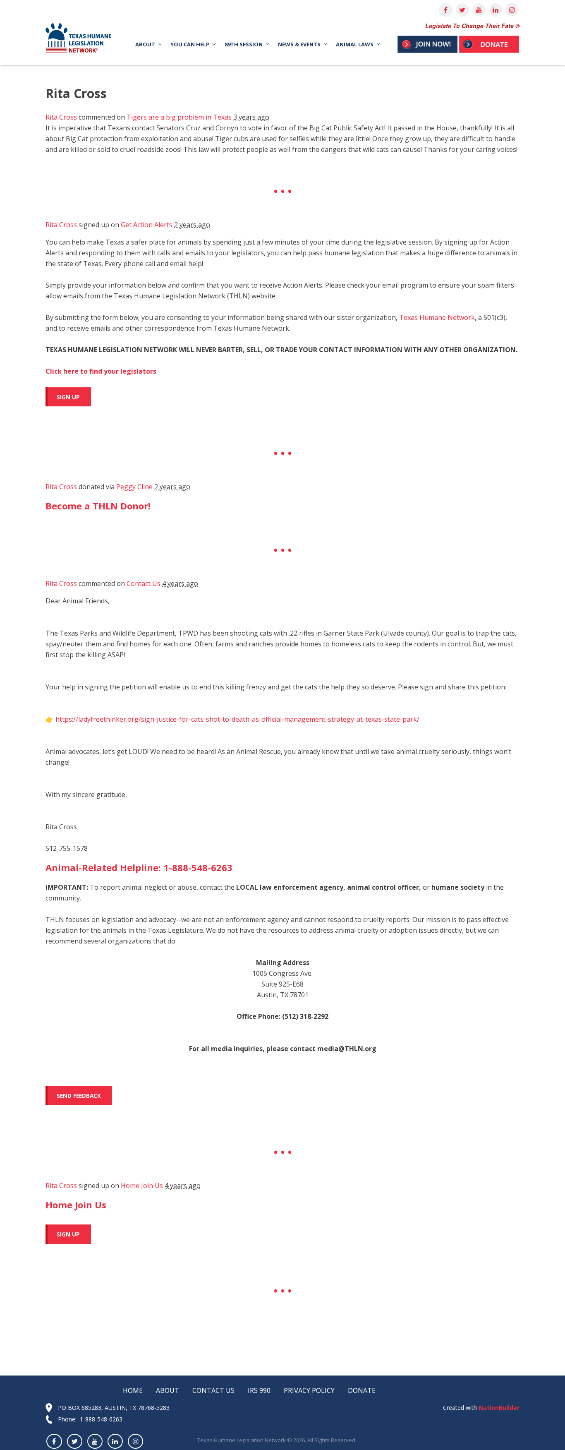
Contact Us (143, 583)
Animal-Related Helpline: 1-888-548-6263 (138, 867)
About (167, 1390)
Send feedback (79, 1096)
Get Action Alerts (146, 224)
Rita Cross (61, 117)
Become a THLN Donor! (98, 505)
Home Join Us (142, 1185)
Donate (362, 1390)
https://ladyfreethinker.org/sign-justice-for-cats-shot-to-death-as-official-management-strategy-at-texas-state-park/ (237, 719)
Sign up (68, 397)
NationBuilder (498, 1408)
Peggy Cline (134, 486)
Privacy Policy (309, 1390)
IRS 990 (259, 1390)
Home (133, 1390)
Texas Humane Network (437, 317)
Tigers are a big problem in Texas (179, 117)
